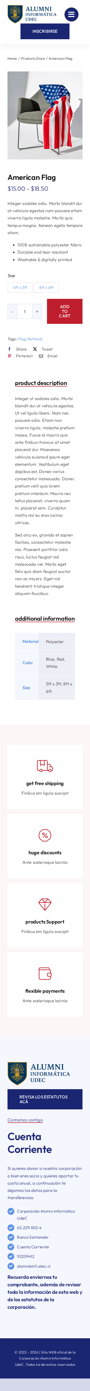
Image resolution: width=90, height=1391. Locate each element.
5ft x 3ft (20, 287)
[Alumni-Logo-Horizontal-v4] (39, 1064)
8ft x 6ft (46, 287)
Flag (22, 338)
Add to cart (64, 311)
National (34, 338)
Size (11, 275)
